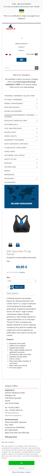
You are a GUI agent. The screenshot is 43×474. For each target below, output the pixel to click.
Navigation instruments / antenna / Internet (19, 116)
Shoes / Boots (10, 136)
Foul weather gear (13, 128)
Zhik (8, 261)
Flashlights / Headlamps (15, 148)
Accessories (9, 182)
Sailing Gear (10, 132)
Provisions (9, 178)
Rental (7, 171)
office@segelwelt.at (12, 413)
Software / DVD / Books (14, 155)
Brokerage (9, 175)
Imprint (28, 472)
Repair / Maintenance (13, 103)
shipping (22, 272)
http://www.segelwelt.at (13, 415)
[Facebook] (21, 38)
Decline (21, 468)
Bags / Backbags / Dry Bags (16, 144)
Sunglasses (9, 151)
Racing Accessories (13, 111)
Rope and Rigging (12, 107)
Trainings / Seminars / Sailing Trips (19, 96)
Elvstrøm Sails (11, 124)
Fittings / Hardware (13, 99)
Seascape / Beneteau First (15, 121)
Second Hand (10, 167)
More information (18, 472)
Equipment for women (14, 140)
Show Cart (36, 54)
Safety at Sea (10, 159)
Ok (21, 463)
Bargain (8, 163)
